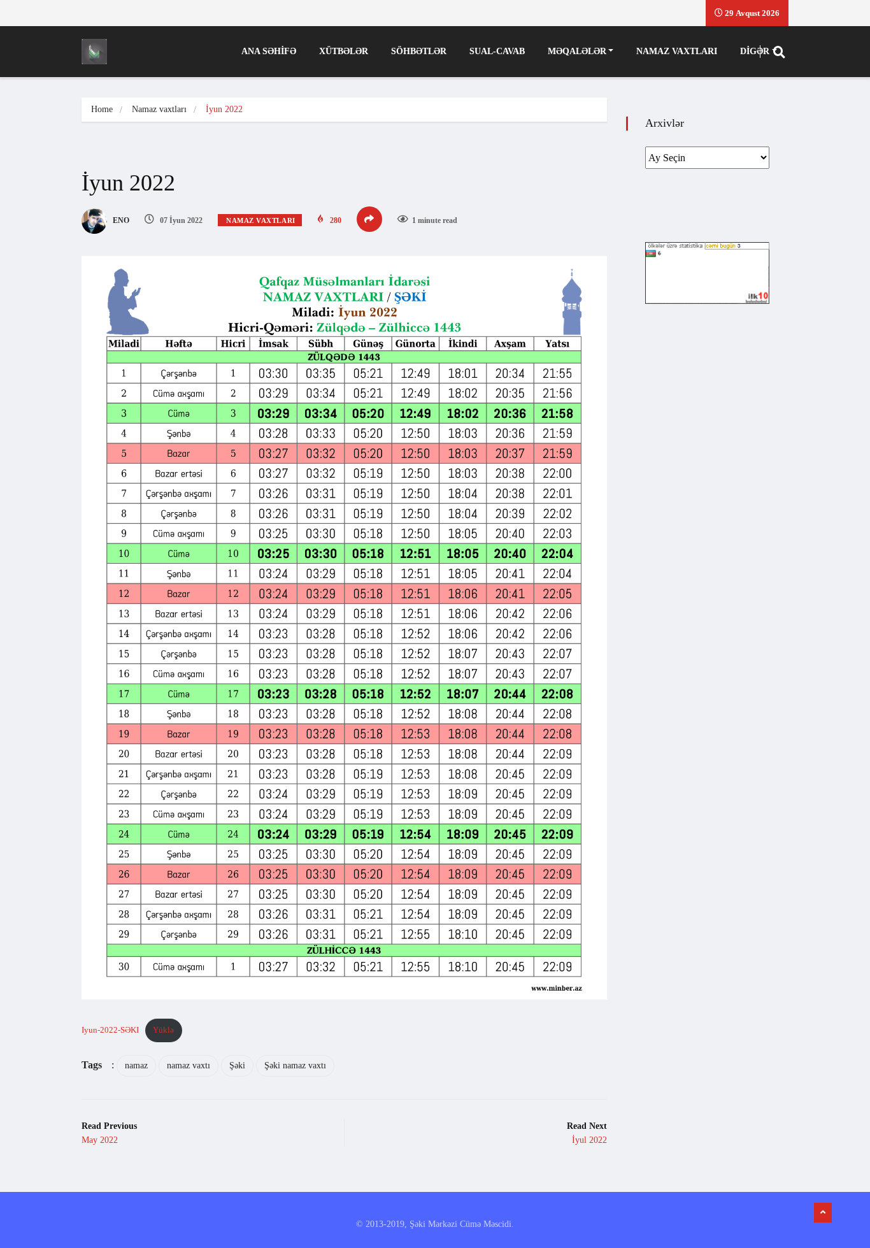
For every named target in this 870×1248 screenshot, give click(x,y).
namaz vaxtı (188, 1065)
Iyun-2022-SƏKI (110, 1030)
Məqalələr (577, 51)
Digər (754, 51)
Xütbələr (343, 51)
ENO (120, 220)
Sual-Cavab (497, 51)
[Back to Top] (823, 1213)
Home (102, 109)
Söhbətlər (418, 51)
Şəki (237, 1065)
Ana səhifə (268, 51)
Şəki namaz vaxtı (295, 1065)
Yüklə (163, 1030)
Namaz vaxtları (676, 51)
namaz (136, 1065)
